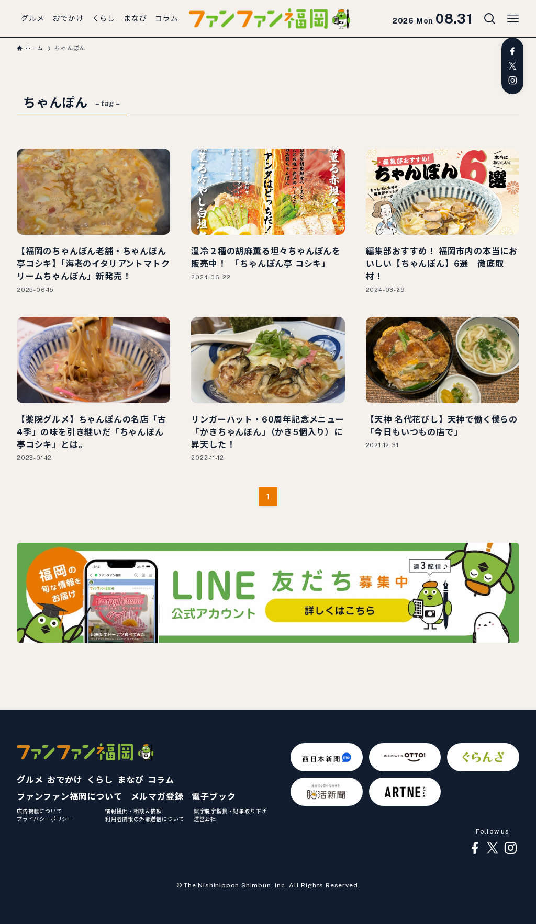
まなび (130, 780)
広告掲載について (39, 811)
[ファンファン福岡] (269, 18)
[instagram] (512, 80)
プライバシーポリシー (45, 819)
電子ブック (214, 797)
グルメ (30, 780)
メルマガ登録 (157, 797)
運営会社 (205, 819)
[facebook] (512, 51)
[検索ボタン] (490, 19)
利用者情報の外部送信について (144, 819)
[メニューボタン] (513, 19)
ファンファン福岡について (69, 797)
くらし (100, 780)
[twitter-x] (512, 66)
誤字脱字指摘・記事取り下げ (230, 811)
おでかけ (64, 780)
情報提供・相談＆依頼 (133, 811)
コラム (161, 780)
